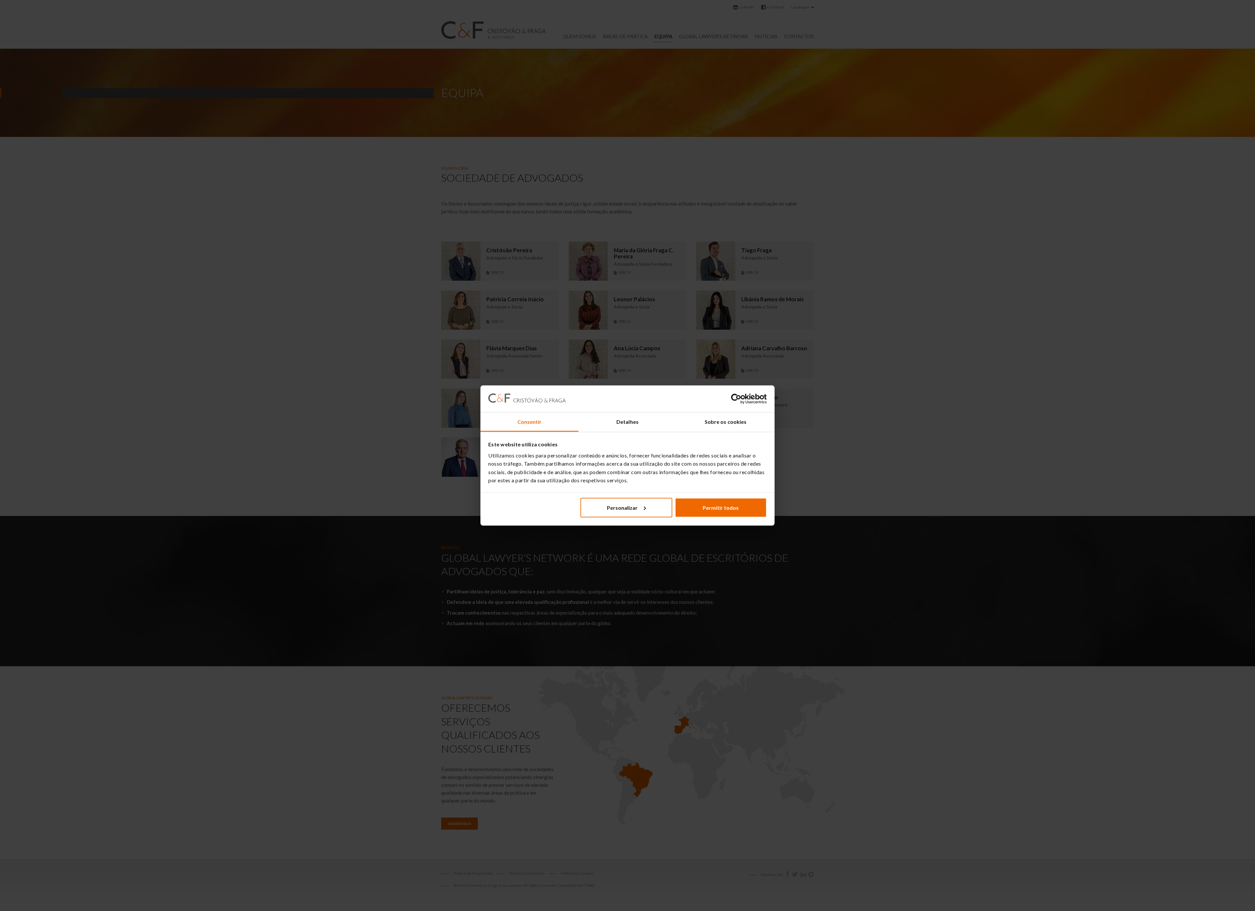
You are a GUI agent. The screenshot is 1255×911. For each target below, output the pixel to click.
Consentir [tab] (529, 422)
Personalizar (622, 507)
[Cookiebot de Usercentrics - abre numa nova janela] (738, 399)
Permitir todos (721, 507)
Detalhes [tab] (627, 422)
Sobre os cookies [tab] (726, 422)
